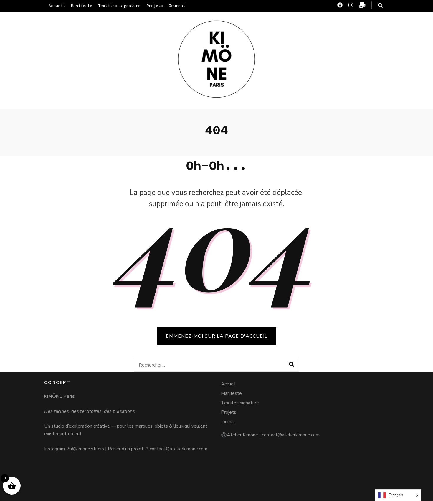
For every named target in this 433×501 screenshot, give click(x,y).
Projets (154, 5)
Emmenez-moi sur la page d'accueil (216, 336)
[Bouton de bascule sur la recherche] (380, 5)
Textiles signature (119, 5)
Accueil (57, 5)
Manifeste (81, 5)
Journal (177, 5)
